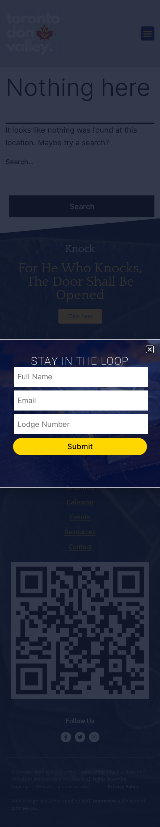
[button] (150, 349)
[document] (80, 413)
